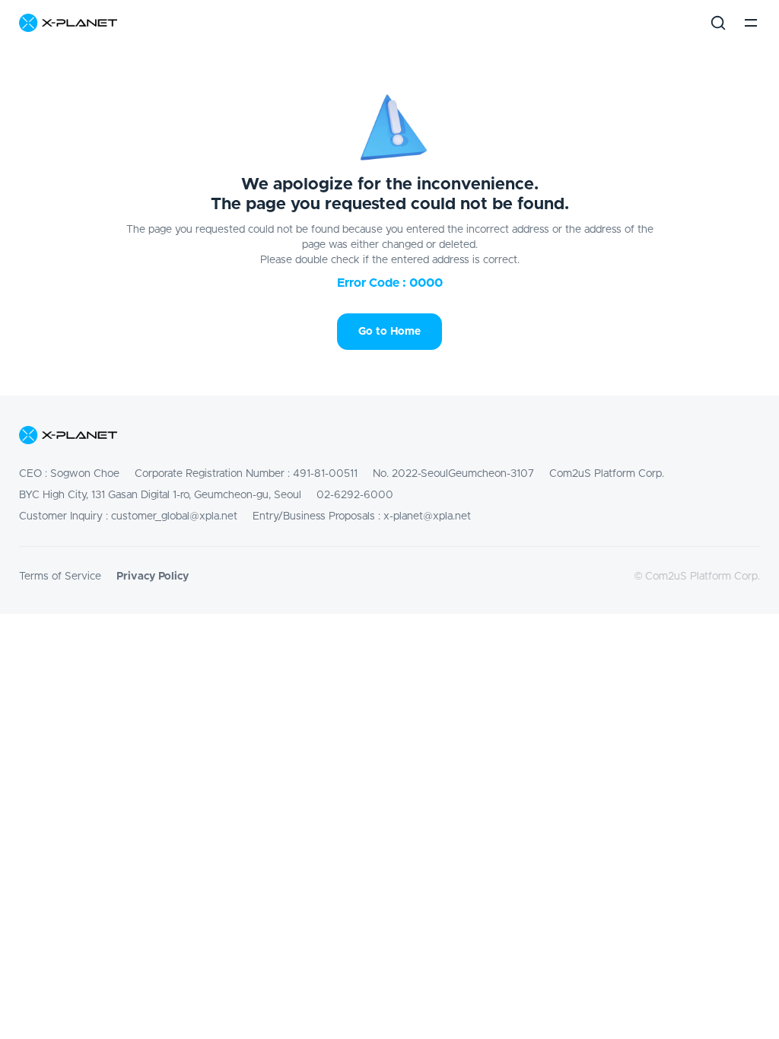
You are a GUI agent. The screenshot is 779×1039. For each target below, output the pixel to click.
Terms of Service (60, 576)
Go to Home (389, 331)
